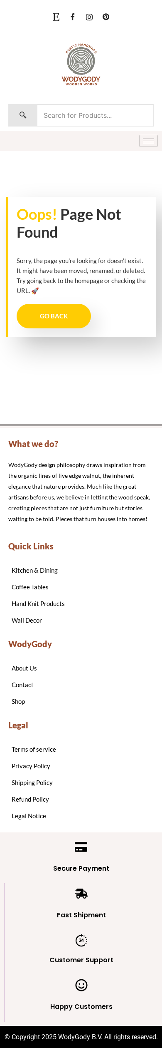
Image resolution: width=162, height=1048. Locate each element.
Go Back (54, 316)
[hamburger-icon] (148, 141)
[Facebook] (72, 16)
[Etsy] (56, 16)
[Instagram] (89, 16)
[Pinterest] (106, 16)
